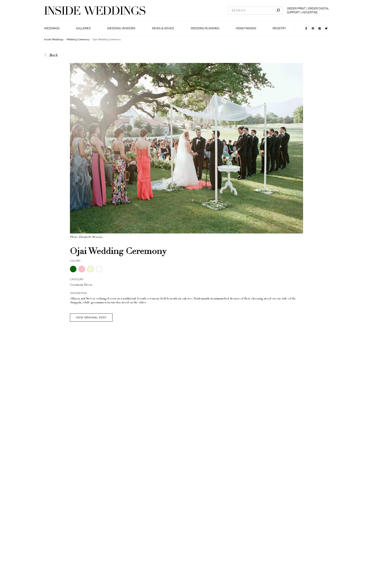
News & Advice (163, 28)
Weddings (52, 28)
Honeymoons (246, 28)
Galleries (83, 28)
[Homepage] (94, 10)
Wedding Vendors (121, 28)
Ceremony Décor (81, 285)
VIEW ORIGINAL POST (91, 317)
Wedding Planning (205, 28)
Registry (279, 28)
